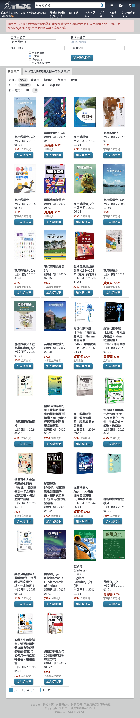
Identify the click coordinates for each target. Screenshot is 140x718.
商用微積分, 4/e (113, 199)
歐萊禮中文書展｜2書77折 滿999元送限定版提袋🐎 (23, 14)
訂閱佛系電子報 (128, 14)
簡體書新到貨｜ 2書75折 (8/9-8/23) (64, 14)
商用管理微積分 (54, 344)
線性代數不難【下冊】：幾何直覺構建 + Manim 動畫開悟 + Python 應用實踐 (85, 336)
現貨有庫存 (37, 52)
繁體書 (35, 80)
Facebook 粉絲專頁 (42, 704)
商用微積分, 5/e (54, 133)
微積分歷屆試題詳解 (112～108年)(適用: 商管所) (85, 270)
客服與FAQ (62, 704)
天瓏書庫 (13, 71)
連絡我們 (76, 704)
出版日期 (39, 85)
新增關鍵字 (78, 37)
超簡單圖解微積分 (24, 423)
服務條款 (105, 704)
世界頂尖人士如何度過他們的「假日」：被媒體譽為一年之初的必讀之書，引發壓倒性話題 (25, 489)
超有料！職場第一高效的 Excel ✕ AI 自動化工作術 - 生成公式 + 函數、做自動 (113, 417)
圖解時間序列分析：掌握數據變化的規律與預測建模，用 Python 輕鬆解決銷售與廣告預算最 (55, 416)
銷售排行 (56, 85)
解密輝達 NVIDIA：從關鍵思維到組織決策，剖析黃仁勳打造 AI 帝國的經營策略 (55, 493)
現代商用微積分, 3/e (54, 268)
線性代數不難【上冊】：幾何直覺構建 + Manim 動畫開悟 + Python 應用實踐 (114, 336)
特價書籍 (36, 59)
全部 (23, 80)
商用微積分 (81, 136)
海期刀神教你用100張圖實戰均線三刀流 (54, 655)
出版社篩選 (77, 48)
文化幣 (102, 14)
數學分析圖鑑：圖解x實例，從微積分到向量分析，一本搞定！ (25, 580)
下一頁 (46, 690)
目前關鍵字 (18, 37)
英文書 (62, 80)
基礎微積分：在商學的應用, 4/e (24, 346)
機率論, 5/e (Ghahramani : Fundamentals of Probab (53, 580)
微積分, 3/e (110, 582)
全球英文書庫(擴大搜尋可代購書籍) (47, 71)
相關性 (24, 85)
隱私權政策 (91, 704)
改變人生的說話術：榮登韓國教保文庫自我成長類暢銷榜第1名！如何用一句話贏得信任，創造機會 (25, 651)
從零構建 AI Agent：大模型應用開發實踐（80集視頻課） (84, 493)
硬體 (74, 80)
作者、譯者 (17, 48)
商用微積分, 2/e (24, 136)
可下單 (35, 56)
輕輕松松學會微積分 (113, 501)
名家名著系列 (90, 14)
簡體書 (48, 80)
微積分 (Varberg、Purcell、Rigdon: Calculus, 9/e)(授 (83, 576)
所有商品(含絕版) (41, 63)
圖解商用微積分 (54, 199)
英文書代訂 (113, 14)
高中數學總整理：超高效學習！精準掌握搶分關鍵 (84, 419)
